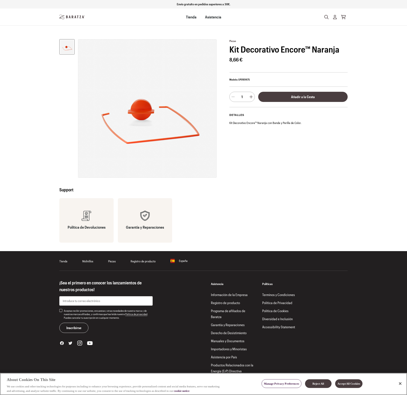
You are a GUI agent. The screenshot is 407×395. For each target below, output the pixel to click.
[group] (67, 46)
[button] (335, 16)
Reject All (318, 383)
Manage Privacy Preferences (281, 383)
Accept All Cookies (348, 383)
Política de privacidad (136, 314)
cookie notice (182, 390)
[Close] (400, 383)
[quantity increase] (251, 97)
